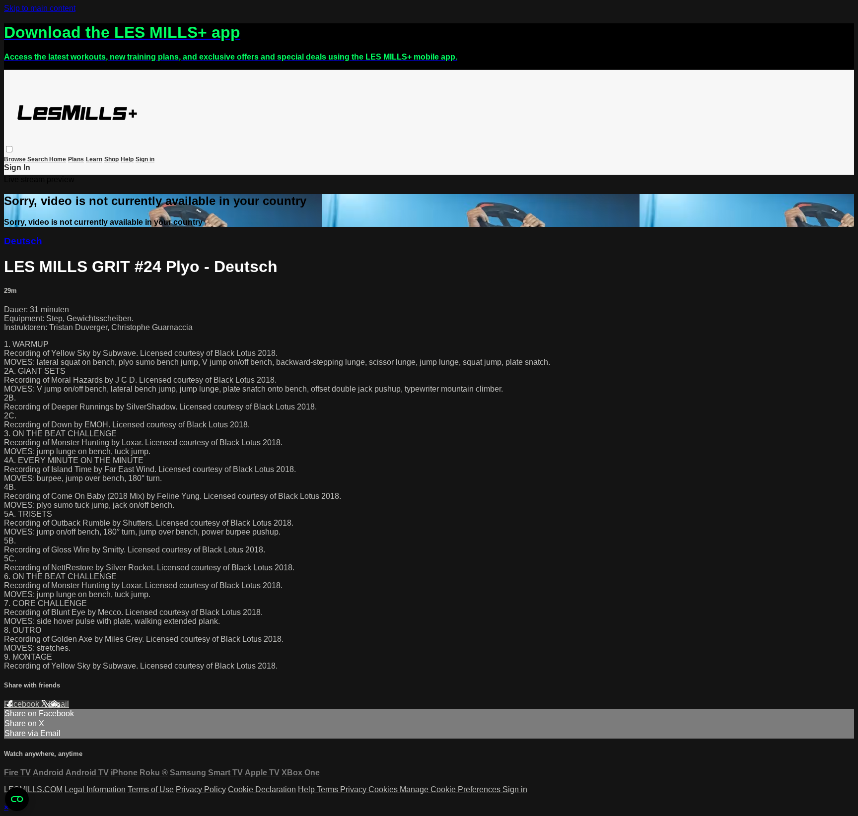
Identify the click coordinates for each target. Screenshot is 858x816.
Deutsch (23, 241)
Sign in (145, 159)
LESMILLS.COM (33, 789)
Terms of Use (151, 789)
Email (59, 704)
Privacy (354, 789)
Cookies (384, 789)
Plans (76, 159)
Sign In (17, 167)
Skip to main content (39, 8)
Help (127, 159)
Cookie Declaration (262, 789)
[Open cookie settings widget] (17, 799)
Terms (328, 789)
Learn (94, 159)
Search (38, 159)
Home (57, 159)
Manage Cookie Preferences (451, 789)
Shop (111, 159)
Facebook (22, 704)
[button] (9, 149)
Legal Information (95, 789)
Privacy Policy (201, 789)
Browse (15, 159)
